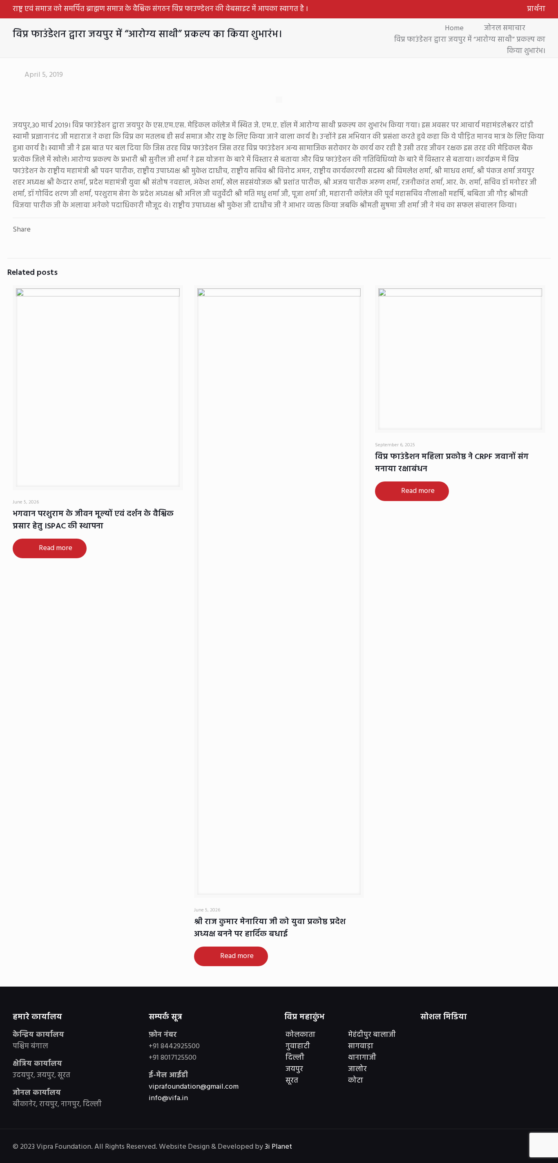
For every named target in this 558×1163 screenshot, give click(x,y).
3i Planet (279, 1147)
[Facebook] (470, 1147)
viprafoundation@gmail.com (194, 1087)
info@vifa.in (168, 1098)
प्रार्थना (536, 9)
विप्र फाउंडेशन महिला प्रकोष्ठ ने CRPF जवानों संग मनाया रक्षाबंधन (452, 463)
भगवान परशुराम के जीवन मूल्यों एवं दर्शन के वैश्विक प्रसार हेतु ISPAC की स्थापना (93, 520)
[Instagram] (503, 1147)
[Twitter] (481, 1147)
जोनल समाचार (504, 28)
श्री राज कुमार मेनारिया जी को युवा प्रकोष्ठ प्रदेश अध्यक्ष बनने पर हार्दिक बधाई (270, 928)
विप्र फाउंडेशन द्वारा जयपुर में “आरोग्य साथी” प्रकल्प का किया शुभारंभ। (469, 45)
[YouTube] (492, 1147)
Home (454, 28)
